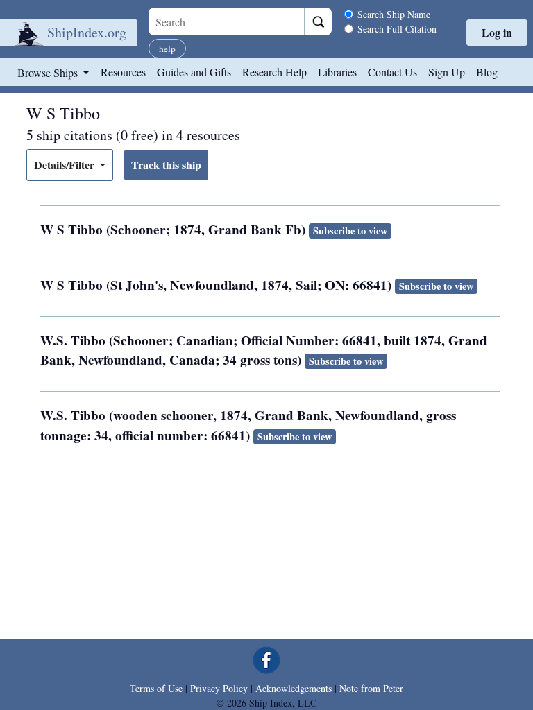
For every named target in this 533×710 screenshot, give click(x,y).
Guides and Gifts (194, 71)
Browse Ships (49, 72)
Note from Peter (371, 688)
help (167, 48)
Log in (497, 32)
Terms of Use (156, 688)
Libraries (337, 71)
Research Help (274, 71)
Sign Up (446, 71)
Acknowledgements (293, 688)
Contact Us (392, 71)
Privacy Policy (219, 688)
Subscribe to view (350, 230)
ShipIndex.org (86, 32)
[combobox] (226, 21)
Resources (123, 71)
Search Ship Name (393, 14)
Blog (487, 71)
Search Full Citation (397, 28)
